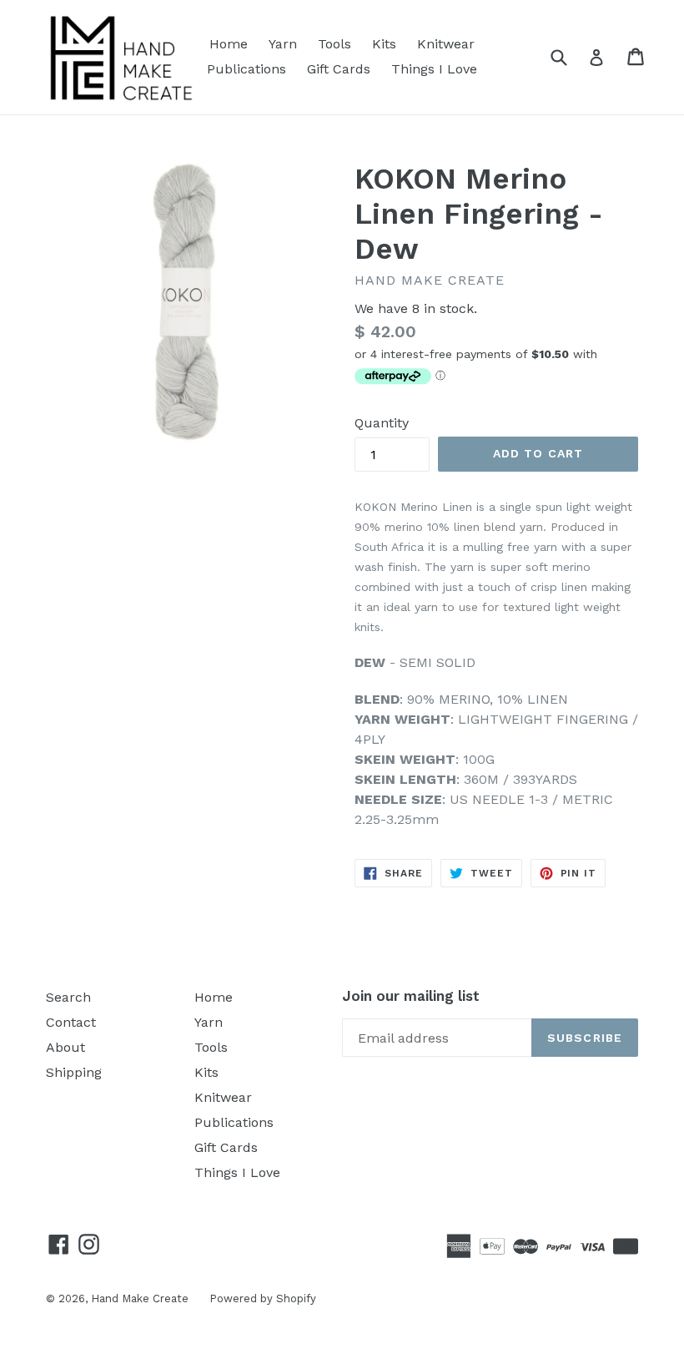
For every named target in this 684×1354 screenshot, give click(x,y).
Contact (71, 1022)
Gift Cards (338, 69)
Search (68, 997)
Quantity (382, 423)
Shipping (74, 1072)
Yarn (283, 44)
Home (228, 44)
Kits (384, 44)
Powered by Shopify (262, 1298)
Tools (334, 44)
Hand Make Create (140, 1298)
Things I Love (434, 69)
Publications (246, 69)
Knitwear (446, 44)
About (65, 1047)
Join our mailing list (411, 996)
